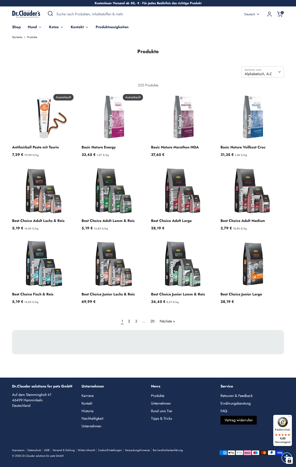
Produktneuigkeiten (112, 27)
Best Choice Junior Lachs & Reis (108, 294)
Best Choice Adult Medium (242, 220)
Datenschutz (34, 450)
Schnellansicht (44, 135)
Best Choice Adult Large (171, 220)
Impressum (18, 450)
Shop (16, 27)
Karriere (88, 395)
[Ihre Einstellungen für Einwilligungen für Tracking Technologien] (289, 460)
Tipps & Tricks (161, 418)
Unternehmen (91, 426)
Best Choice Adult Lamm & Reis (108, 220)
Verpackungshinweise (137, 450)
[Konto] (269, 14)
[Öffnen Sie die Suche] (50, 13)
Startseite (17, 37)
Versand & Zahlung (64, 450)
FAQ (223, 411)
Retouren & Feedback (236, 395)
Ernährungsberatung (235, 403)
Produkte (32, 37)
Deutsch (249, 14)
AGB (47, 450)
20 (152, 321)
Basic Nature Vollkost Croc (243, 147)
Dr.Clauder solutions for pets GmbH (43, 456)
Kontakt (78, 27)
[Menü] (289, 417)
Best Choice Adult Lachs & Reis (38, 220)
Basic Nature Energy (99, 147)
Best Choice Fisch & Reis (32, 294)
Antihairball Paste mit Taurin (35, 147)
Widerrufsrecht (86, 450)
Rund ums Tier (161, 411)
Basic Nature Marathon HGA (175, 147)
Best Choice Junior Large (241, 294)
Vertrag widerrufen (239, 420)
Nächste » (167, 321)
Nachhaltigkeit (92, 418)
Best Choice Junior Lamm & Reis (178, 294)
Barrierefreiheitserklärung (168, 450)
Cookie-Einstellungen (110, 450)
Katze (54, 27)
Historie (87, 411)
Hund (33, 27)
